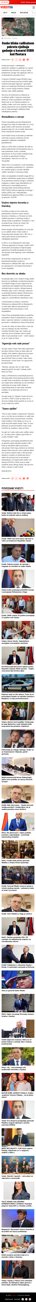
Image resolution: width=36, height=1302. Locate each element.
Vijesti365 (14, 1295)
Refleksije (24, 13)
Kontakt (17, 1299)
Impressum (9, 1299)
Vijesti (4, 13)
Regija (13, 13)
